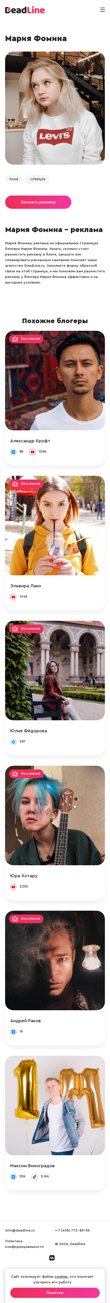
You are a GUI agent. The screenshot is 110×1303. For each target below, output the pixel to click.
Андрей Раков (25, 1020)
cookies (61, 1276)
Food (13, 179)
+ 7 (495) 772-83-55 (72, 1230)
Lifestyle (37, 179)
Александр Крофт (30, 441)
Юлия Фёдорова (28, 730)
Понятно (55, 1293)
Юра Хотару (24, 875)
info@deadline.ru (20, 1230)
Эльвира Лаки (25, 585)
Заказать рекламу (38, 202)
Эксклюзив (30, 339)
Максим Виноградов (32, 1165)
